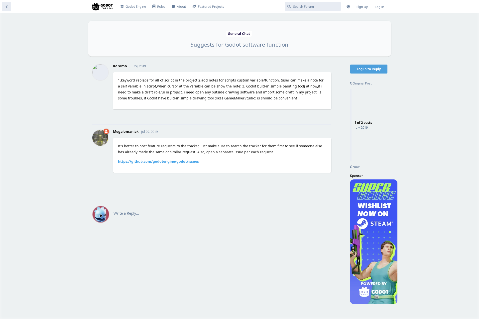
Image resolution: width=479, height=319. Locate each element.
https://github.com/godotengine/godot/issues (158, 161)
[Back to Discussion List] (6, 6)
